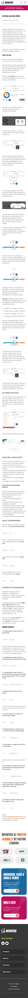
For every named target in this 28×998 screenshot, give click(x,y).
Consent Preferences (14, 989)
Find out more (10, 891)
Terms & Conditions (14, 984)
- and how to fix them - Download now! (14, 8)
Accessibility (14, 986)
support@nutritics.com (14, 817)
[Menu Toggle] (25, 2)
